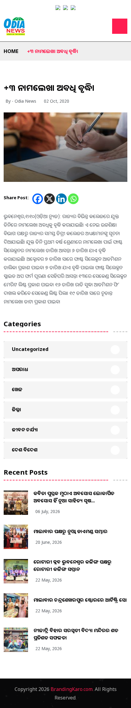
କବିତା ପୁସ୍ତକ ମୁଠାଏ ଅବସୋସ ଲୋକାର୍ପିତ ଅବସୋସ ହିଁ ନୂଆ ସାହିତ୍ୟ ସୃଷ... (74, 497)
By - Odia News (20, 101)
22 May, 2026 (48, 580)
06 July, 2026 (47, 511)
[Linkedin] (61, 198)
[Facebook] (37, 198)
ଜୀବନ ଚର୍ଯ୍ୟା (25, 429)
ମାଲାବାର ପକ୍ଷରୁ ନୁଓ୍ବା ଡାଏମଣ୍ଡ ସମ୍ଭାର (71, 531)
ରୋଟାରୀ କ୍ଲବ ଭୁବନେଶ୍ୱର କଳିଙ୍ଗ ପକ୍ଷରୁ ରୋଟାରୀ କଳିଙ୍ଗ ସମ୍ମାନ (73, 565)
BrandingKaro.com (72, 689)
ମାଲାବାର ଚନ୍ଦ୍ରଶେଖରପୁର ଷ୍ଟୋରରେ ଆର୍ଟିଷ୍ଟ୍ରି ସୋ (80, 599)
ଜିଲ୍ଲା (16, 409)
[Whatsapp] (73, 198)
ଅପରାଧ (20, 369)
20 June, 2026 (48, 542)
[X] (49, 198)
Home (11, 51)
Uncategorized (30, 349)
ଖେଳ (17, 389)
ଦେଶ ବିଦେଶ (24, 449)
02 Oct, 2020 (56, 101)
